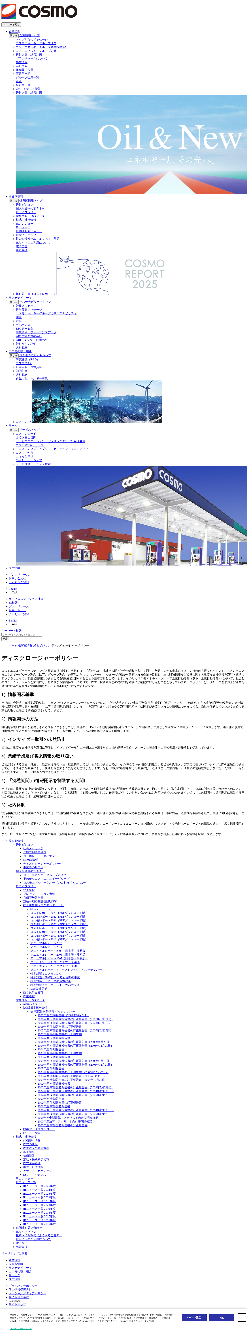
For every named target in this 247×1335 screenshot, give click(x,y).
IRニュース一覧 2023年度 (39, 1193)
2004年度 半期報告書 (51, 1049)
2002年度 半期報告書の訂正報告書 (60, 1102)
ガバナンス (23, 324)
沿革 (19, 81)
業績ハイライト (33, 1003)
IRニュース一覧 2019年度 (39, 1208)
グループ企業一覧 (27, 77)
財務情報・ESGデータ (30, 216)
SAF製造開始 (38, 988)
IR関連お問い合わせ (29, 231)
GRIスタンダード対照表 (31, 339)
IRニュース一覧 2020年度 (39, 1205)
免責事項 (21, 250)
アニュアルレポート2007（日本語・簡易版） (59, 958)
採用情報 (14, 567)
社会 (19, 321)
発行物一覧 (23, 85)
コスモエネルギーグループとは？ (45, 874)
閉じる (13, 35)
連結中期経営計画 (34, 852)
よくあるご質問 (26, 437)
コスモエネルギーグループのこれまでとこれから (55, 882)
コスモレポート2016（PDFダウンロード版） (59, 939)
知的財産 (21, 370)
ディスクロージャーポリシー (42, 863)
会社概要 (21, 66)
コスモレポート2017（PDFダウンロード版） (59, 935)
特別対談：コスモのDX (45, 973)
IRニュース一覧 (26, 1182)
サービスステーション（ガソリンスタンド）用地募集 (50, 441)
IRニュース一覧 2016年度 (39, 1220)
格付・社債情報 (33, 1167)
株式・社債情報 (26, 219)
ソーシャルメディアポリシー (27, 1293)
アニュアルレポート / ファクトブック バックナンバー (66, 969)
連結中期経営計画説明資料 (40, 901)
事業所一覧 (23, 73)
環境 (19, 317)
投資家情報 (16, 196)
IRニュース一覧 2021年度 (39, 1201)
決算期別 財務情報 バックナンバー (52, 1011)
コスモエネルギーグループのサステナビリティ (46, 313)
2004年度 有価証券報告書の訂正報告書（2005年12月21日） (76, 1045)
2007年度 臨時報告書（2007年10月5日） (63, 1015)
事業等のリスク (33, 867)
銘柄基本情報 (32, 1140)
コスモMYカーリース (30, 445)
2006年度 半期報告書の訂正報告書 (60, 1026)
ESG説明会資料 (33, 992)
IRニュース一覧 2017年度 (39, 1216)
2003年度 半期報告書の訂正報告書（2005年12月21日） (73, 1079)
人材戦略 (21, 347)
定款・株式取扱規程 (36, 1159)
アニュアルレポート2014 (46, 947)
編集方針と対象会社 (29, 336)
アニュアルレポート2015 (46, 943)
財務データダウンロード (39, 1129)
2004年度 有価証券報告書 (54, 1038)
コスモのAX (24, 363)
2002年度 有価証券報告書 (54, 1083)
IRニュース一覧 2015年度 (39, 1224)
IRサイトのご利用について (33, 242)
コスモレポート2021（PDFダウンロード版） (59, 920)
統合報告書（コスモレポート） (43, 905)
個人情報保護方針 (20, 1289)
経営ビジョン (24, 204)
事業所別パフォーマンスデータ (36, 332)
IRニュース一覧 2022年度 (39, 1197)
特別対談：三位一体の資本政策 (50, 981)
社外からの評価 (26, 343)
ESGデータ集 (24, 328)
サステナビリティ (20, 297)
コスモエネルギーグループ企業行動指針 (42, 47)
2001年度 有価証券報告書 (54, 1106)
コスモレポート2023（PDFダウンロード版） (59, 912)
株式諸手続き (32, 1163)
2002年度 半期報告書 (51, 1098)
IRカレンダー (24, 223)
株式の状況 (30, 1144)
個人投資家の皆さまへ (30, 208)
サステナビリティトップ (35, 301)
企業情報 (14, 31)
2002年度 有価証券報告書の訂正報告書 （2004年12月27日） (76, 1091)
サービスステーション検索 (26, 598)
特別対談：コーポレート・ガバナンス (55, 984)
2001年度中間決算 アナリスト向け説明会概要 (68, 1117)
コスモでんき (24, 452)
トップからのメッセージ (32, 39)
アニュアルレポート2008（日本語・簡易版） (59, 954)
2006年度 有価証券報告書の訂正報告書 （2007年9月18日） (75, 1019)
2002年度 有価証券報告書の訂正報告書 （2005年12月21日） (76, 1095)
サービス (14, 425)
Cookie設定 (15, 1301)
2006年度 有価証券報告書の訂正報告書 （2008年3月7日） (74, 1022)
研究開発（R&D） (28, 359)
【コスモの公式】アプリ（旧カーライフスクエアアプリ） (53, 448)
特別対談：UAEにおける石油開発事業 (55, 977)
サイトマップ (17, 1304)
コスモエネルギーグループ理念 (36, 43)
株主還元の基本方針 (36, 1148)
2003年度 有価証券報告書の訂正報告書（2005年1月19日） (75, 1060)
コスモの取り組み (20, 351)
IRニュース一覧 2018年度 (39, 1212)
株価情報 (29, 1155)
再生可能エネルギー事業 (32, 378)
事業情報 (21, 62)
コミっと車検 (24, 456)
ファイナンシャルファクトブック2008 (55, 962)
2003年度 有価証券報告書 (54, 1057)
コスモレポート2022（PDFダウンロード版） (59, 916)
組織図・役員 (24, 69)
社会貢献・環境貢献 (29, 367)
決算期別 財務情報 (35, 1007)
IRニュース (23, 227)
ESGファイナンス (34, 1174)
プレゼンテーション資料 (39, 893)
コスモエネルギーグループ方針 (36, 50)
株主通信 (29, 996)
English (13, 588)
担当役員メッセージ (29, 309)
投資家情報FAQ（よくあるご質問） (39, 238)
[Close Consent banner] (242, 1317)
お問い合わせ (17, 578)
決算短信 (29, 890)
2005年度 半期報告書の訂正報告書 (60, 1034)
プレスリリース (19, 574)
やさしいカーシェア (29, 460)
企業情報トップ (29, 35)
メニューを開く (11, 24)
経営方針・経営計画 (29, 54)
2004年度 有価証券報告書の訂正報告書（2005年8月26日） (75, 1041)
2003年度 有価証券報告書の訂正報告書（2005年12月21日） (76, 1064)
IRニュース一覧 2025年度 (39, 1186)
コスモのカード (26, 433)
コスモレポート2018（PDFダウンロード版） (59, 931)
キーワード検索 (11, 630)
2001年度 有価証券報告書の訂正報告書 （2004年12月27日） (76, 1110)
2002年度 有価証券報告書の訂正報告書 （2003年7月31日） (75, 1087)
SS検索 (13, 602)
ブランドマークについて (32, 58)
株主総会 (29, 1151)
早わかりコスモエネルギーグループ (46, 878)
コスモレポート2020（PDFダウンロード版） (59, 924)
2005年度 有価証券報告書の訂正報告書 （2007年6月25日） (75, 1030)
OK (222, 1317)
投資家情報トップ (30, 200)
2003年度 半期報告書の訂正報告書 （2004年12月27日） (73, 1072)
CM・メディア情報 (28, 88)
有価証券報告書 (33, 897)
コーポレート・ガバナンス (40, 855)
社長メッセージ (26, 305)
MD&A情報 (30, 859)
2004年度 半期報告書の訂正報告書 (60, 1053)
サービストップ (29, 429)
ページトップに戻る (14, 1253)
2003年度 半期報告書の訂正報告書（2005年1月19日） (72, 1076)
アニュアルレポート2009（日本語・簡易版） (59, 950)
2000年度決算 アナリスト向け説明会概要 (65, 1121)
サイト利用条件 (19, 1297)
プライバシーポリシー (23, 1285)
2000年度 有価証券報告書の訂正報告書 (63, 1125)
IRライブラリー (26, 212)
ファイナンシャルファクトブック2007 (55, 966)
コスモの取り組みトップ (35, 355)
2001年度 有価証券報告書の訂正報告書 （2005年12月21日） (76, 1113)
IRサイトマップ (26, 235)
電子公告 (21, 246)
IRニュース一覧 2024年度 (39, 1189)
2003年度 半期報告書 (51, 1068)
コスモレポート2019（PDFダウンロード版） (59, 928)
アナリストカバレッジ (37, 1170)
